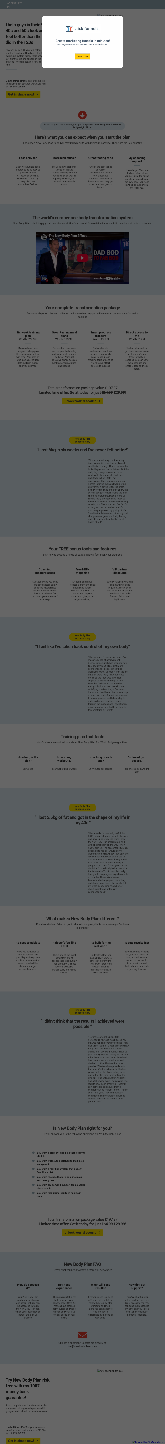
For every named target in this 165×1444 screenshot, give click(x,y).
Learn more (82, 56)
